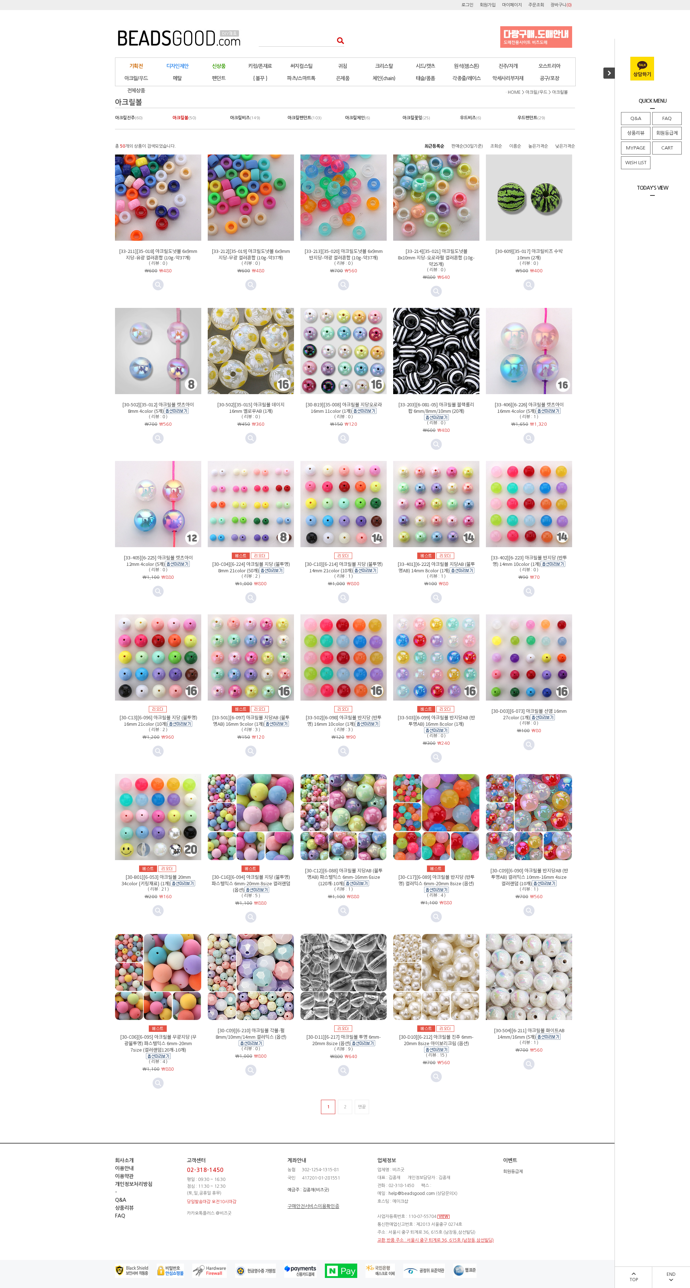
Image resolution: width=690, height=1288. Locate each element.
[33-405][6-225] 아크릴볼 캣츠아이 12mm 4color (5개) (158, 560)
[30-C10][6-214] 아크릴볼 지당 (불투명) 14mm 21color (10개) (344, 567)
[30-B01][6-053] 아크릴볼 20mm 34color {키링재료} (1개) (156, 880)
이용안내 (124, 1168)
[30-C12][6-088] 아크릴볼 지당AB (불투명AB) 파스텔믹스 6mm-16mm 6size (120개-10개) (344, 877)
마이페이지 (512, 5)
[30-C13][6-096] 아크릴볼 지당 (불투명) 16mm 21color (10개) (158, 720)
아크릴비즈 (245, 118)
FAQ (667, 118)
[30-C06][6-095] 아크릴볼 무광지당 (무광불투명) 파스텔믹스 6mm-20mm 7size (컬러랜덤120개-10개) (158, 1043)
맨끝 (362, 1107)
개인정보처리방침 (133, 1184)
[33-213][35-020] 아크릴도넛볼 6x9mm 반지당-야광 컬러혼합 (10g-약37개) (343, 254)
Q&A (635, 118)
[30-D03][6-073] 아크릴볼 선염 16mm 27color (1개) (529, 714)
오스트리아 (549, 66)
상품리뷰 (635, 133)
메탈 (177, 78)
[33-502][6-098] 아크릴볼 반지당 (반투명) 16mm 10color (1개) (343, 720)
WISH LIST (636, 162)
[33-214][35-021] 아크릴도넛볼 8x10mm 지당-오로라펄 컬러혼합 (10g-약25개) (436, 257)
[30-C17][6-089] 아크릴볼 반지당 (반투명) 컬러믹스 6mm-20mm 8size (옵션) (436, 880)
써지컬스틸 (301, 66)
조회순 (496, 146)
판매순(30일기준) (467, 146)
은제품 (342, 78)
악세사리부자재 (507, 78)
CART (667, 148)
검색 (338, 40)
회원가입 (488, 5)
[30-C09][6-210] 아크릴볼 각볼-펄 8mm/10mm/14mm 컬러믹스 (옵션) (251, 1033)
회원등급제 (667, 133)
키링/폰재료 (260, 66)
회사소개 (124, 1160)
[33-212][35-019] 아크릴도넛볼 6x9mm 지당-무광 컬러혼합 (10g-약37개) (251, 254)
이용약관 (124, 1176)
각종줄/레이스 (466, 78)
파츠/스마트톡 (301, 78)
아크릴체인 (357, 118)
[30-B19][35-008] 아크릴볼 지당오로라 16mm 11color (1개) (343, 407)
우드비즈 (470, 118)
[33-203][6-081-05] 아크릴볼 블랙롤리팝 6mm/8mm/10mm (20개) (436, 407)
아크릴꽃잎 (416, 118)
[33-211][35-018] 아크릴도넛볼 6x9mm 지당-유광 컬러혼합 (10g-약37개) (158, 254)
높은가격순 (538, 146)
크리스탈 (384, 66)
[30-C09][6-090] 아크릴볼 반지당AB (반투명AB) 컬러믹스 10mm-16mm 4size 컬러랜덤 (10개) (529, 877)
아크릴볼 (560, 92)
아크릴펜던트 (305, 118)
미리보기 (158, 285)
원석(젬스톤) (466, 66)
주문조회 (536, 5)
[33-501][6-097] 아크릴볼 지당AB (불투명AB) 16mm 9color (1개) (251, 720)
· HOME (513, 92)
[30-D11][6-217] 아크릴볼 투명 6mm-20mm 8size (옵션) (343, 1040)
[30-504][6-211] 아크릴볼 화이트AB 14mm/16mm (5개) (529, 1033)
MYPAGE (635, 148)
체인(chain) (384, 78)
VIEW (443, 1216)
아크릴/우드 (136, 78)
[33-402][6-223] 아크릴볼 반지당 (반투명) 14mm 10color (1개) (529, 560)
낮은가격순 (565, 146)
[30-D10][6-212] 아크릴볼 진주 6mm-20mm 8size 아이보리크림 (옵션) (436, 1040)
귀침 (342, 66)
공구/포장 (549, 78)
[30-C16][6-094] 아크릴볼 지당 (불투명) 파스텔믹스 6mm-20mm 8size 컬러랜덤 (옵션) (251, 883)
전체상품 (136, 90)
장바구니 (561, 5)
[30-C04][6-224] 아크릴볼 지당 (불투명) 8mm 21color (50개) (251, 567)
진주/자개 (508, 66)
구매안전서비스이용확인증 (313, 1206)
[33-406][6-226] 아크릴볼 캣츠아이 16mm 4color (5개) (529, 407)
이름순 (515, 146)
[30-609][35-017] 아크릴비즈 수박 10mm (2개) (529, 254)
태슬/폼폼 (425, 78)
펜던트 (218, 78)
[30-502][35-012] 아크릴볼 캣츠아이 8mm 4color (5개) (158, 407)
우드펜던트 (531, 118)
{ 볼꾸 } (260, 78)
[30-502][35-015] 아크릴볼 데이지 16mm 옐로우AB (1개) (251, 407)
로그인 (467, 5)
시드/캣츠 (425, 66)
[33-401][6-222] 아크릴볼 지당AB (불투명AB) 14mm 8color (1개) (436, 567)
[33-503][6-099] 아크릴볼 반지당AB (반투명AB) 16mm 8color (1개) (436, 720)
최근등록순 (434, 146)
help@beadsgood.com (411, 1193)
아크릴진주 (129, 118)
